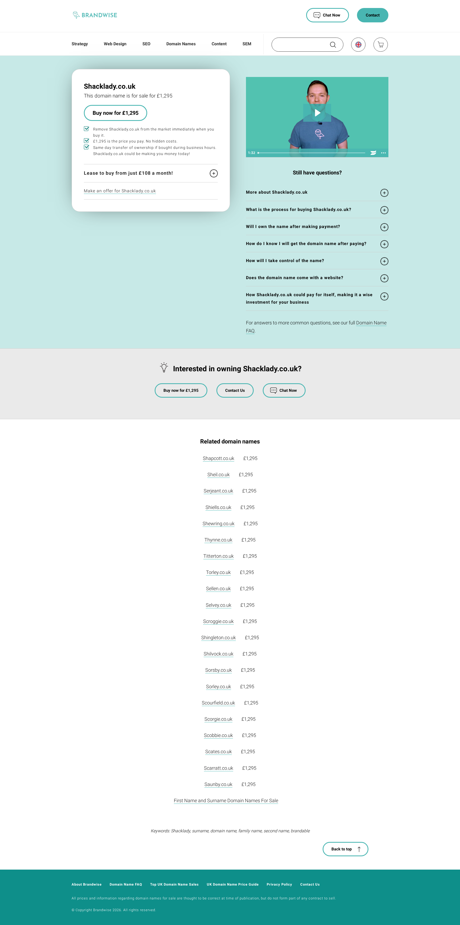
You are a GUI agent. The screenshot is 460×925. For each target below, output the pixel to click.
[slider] (311, 153)
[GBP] (358, 44)
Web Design (115, 43)
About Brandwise (87, 884)
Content (219, 43)
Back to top (341, 849)
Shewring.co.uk (219, 523)
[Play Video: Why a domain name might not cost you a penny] (317, 113)
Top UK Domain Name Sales (174, 884)
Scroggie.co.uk (218, 621)
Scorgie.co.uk (218, 719)
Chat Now (331, 15)
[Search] (332, 47)
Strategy (80, 43)
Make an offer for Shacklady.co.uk (120, 190)
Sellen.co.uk (218, 588)
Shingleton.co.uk (218, 637)
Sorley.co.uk (218, 686)
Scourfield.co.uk (218, 703)
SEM (247, 43)
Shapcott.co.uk (218, 458)
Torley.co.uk (218, 572)
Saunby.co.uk (218, 784)
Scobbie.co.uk (218, 735)
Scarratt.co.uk (218, 768)
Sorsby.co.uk (218, 670)
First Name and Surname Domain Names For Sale (226, 800)
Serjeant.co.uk (218, 491)
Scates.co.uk (218, 751)
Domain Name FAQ (126, 884)
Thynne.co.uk (218, 540)
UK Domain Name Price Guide (233, 884)
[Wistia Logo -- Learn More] (373, 153)
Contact (373, 15)
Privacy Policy (279, 884)
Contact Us (235, 390)
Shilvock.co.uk (218, 654)
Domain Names (181, 43)
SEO (146, 43)
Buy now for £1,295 (115, 113)
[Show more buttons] (383, 153)
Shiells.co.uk (218, 507)
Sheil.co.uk (218, 474)
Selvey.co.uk (218, 605)
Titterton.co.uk (218, 556)
